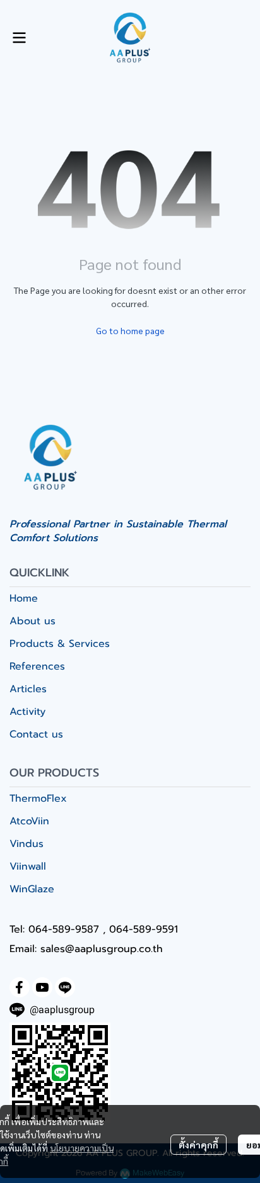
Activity (27, 711)
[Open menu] (19, 37)
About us (32, 621)
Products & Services (59, 643)
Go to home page (130, 330)
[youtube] (42, 987)
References (37, 666)
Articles (28, 689)
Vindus (26, 843)
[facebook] (19, 987)
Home (23, 598)
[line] (65, 987)
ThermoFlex (38, 798)
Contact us (36, 734)
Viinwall (27, 866)
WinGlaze (31, 889)
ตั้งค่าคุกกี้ (198, 1144)
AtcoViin (29, 821)
